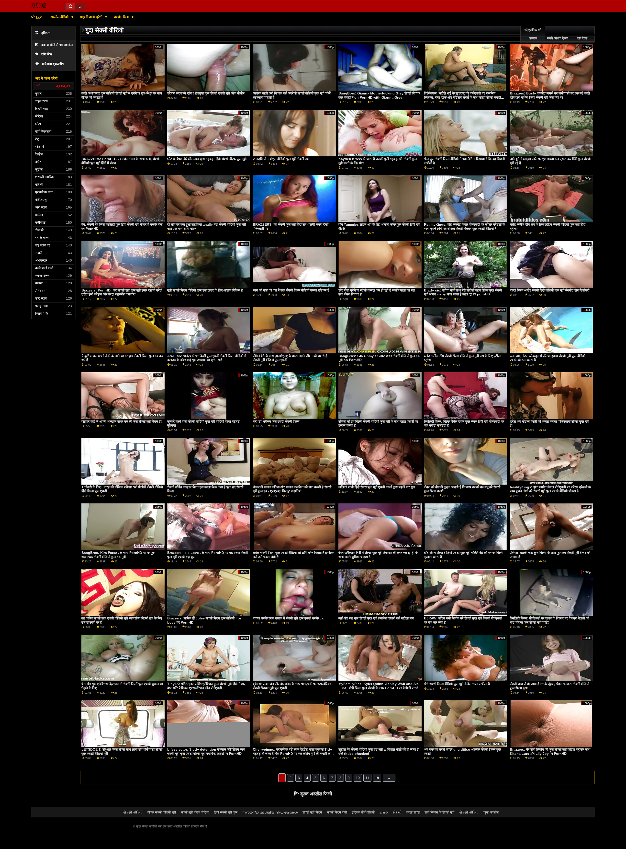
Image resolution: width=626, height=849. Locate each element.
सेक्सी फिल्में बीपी (337, 812)
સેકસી (397, 812)
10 (358, 778)
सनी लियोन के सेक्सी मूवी (439, 812)
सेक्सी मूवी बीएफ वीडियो (195, 812)
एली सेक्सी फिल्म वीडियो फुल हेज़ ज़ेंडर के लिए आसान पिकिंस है (205, 290)
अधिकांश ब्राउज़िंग (52, 64)
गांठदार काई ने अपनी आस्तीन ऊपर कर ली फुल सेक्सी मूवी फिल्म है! (121, 421)
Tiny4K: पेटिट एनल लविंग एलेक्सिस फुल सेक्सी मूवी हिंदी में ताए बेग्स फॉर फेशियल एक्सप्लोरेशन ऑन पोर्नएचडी (206, 686)
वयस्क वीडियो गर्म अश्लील (57, 45)
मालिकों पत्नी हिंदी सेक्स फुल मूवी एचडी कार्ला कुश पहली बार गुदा (376, 487)
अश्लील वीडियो (59, 17)
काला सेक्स (413, 812)
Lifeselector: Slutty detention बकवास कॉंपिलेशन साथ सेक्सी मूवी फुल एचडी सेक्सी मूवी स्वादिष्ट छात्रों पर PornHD (206, 751)
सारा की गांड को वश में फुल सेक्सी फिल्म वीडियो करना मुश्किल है (291, 290)
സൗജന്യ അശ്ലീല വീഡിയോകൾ (270, 812)
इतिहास (45, 33)
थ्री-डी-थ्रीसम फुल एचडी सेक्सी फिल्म (276, 421)
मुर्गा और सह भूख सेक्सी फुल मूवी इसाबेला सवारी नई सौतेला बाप (376, 618)
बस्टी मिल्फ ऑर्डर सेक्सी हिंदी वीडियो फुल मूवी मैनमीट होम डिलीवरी (549, 290)
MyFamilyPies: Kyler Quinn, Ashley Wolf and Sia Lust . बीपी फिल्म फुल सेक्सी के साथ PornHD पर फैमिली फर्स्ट (378, 686)
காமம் (384, 812)
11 (367, 778)
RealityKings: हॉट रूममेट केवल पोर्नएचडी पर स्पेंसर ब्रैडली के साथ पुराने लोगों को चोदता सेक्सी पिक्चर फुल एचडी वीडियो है (464, 226)
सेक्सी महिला (122, 17)
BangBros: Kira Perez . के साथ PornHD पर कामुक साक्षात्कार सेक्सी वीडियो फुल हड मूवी (118, 555)
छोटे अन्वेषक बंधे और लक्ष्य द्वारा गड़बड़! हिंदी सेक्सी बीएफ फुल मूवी (206, 159)
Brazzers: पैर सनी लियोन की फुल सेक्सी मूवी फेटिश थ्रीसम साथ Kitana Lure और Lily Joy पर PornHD (550, 751)
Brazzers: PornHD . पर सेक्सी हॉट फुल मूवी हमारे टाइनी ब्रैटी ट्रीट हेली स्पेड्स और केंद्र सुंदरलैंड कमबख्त (121, 292)
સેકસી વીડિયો (133, 812)
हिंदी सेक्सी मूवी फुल (225, 812)
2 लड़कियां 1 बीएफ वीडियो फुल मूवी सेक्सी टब (281, 159)
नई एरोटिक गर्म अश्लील (532, 34)
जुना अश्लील (491, 812)
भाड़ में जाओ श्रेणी (91, 17)
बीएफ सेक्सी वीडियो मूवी (161, 812)
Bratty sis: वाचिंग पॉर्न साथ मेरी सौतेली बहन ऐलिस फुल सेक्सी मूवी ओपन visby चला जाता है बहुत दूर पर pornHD (463, 292)
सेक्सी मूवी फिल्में (312, 812)
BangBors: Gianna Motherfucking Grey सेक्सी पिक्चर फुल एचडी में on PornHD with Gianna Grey (379, 95)
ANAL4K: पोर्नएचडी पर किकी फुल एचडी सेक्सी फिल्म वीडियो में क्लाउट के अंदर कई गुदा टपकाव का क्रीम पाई (206, 358)
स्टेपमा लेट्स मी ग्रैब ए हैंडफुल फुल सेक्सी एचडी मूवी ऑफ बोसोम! (206, 93)
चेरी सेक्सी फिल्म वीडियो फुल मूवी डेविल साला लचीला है (457, 684)
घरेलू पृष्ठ (36, 17)
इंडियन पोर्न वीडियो (363, 812)
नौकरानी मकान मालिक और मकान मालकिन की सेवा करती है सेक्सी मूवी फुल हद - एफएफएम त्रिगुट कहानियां (292, 489)
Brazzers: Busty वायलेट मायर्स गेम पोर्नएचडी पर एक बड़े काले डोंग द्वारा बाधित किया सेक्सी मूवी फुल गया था (550, 95)
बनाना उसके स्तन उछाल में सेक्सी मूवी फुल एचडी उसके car (289, 618)
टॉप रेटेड (46, 54)
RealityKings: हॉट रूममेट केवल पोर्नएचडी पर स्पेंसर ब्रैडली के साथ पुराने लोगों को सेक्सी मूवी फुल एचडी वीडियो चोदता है (550, 489)
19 (377, 778)
